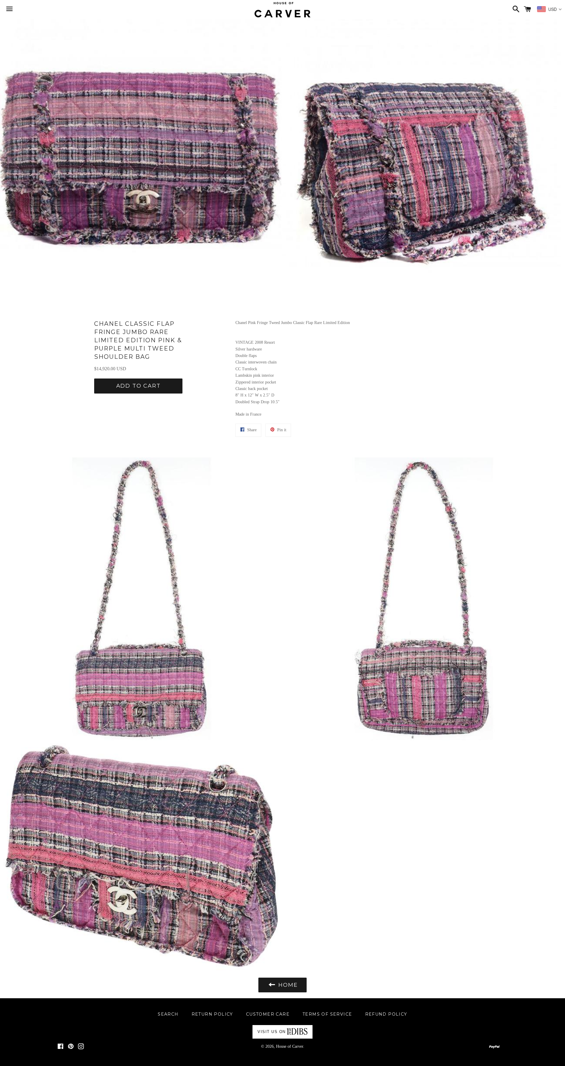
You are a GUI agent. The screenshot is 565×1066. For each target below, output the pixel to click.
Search (168, 1014)
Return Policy (212, 1014)
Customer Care (268, 1014)
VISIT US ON (271, 1032)
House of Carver (289, 1046)
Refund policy (386, 1014)
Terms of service (327, 1014)
